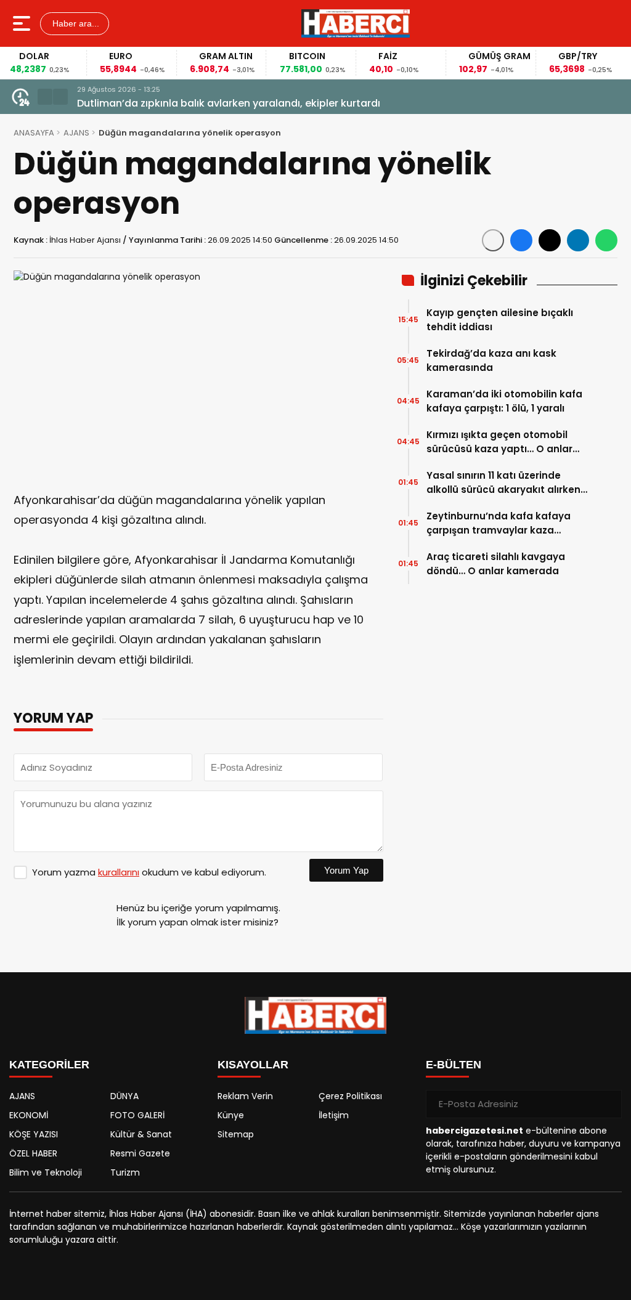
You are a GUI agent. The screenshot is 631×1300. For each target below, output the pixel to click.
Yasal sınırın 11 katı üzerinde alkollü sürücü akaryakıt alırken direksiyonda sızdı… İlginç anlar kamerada (503, 483)
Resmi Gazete (140, 1153)
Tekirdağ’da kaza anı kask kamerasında (491, 360)
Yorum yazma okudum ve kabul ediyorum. (149, 872)
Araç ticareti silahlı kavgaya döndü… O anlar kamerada (495, 563)
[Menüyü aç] (23, 23)
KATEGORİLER (49, 1064)
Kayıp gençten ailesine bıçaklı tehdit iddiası (499, 319)
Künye (231, 1115)
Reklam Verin (245, 1096)
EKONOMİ (28, 1115)
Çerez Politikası (350, 1096)
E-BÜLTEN (453, 1064)
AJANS (76, 133)
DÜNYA (124, 1096)
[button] (45, 97)
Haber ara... (74, 23)
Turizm (125, 1172)
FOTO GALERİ (137, 1115)
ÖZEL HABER (33, 1153)
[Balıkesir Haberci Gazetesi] (355, 23)
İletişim (334, 1115)
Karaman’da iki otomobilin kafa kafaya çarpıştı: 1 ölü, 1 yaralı (504, 401)
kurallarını (118, 872)
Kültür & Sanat (141, 1134)
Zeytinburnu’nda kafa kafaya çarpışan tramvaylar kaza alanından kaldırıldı (498, 523)
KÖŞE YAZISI (33, 1134)
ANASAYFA (34, 133)
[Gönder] (607, 1104)
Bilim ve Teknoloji (45, 1172)
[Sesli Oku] (493, 240)
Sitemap (236, 1134)
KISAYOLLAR (253, 1064)
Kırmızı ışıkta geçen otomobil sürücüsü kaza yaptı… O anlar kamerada (499, 442)
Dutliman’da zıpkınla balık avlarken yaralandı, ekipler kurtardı (228, 103)
